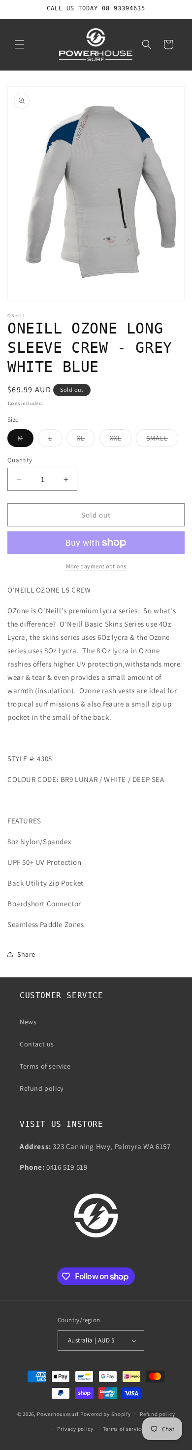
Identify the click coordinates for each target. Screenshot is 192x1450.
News (28, 1021)
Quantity (19, 460)
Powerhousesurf (58, 1413)
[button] (20, 44)
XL (86, 440)
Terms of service (45, 1066)
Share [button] (26, 954)
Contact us (37, 1044)
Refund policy (42, 1088)
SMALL (162, 440)
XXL (121, 440)
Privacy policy (75, 1428)
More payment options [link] (96, 566)
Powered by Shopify (105, 1413)
